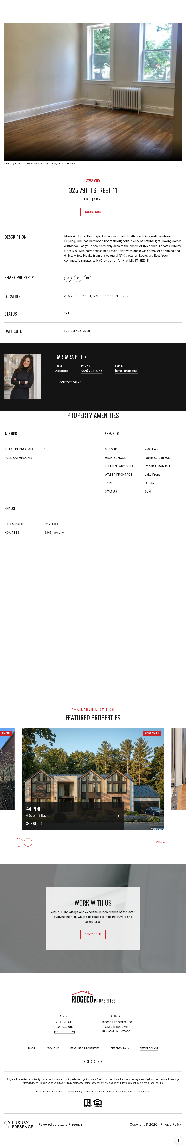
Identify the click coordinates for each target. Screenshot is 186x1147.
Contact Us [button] (93, 934)
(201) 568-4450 (64, 1021)
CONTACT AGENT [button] (70, 382)
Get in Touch (149, 1048)
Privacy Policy (171, 1124)
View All (161, 842)
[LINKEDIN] (98, 1061)
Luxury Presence (69, 1124)
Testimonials (119, 1048)
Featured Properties (85, 1048)
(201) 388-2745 (91, 371)
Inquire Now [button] (93, 212)
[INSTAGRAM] (88, 1061)
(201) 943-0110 (64, 1026)
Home (32, 1048)
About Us (53, 1048)
